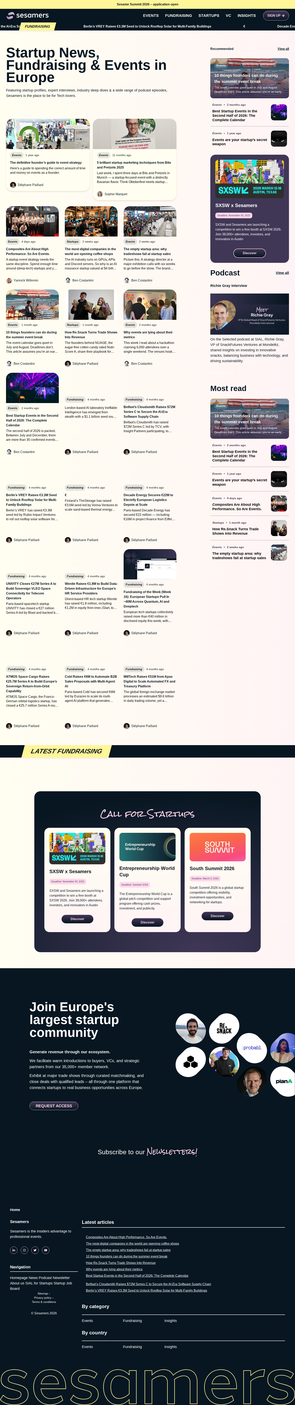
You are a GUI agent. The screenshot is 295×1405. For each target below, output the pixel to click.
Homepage (19, 1278)
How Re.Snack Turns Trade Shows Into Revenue (121, 1263)
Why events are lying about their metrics (114, 1269)
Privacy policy (42, 1297)
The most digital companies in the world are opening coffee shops (132, 1243)
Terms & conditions (44, 1301)
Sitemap (43, 1293)
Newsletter (61, 1278)
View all (283, 49)
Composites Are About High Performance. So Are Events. (126, 1237)
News (33, 1278)
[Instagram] (24, 1250)
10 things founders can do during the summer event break (126, 1256)
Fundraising (132, 1321)
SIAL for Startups (39, 1283)
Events (87, 1321)
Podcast (45, 1278)
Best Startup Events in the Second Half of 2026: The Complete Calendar (137, 1275)
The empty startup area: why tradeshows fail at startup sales (128, 1250)
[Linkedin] (13, 1250)
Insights (170, 1321)
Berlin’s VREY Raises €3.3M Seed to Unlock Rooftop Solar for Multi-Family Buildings (146, 1290)
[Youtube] (45, 1250)
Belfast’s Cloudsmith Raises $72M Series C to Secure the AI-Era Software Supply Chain (148, 1284)
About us (17, 1283)
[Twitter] (35, 1250)
